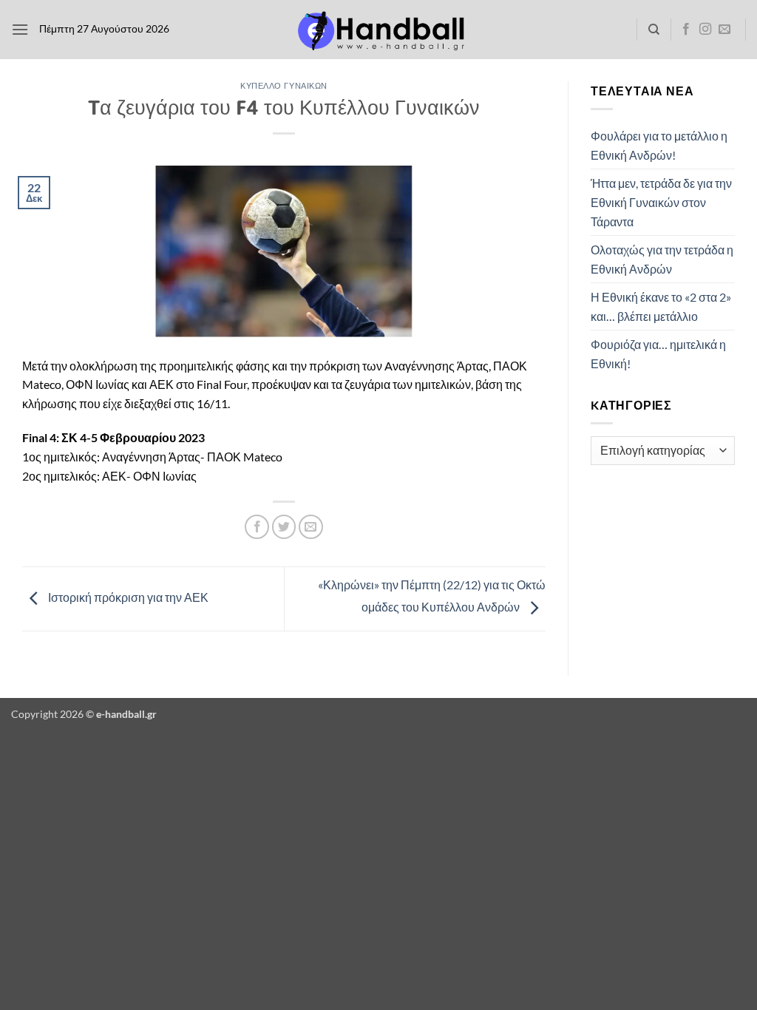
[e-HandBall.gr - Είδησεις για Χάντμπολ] (378, 30)
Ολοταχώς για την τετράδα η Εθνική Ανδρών (662, 259)
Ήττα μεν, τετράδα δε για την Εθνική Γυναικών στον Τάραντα (661, 202)
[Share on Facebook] (257, 527)
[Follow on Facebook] (686, 29)
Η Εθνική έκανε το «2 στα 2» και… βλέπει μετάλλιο (661, 306)
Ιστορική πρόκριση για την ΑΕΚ (127, 597)
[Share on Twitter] (284, 527)
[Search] (653, 30)
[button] (20, 29)
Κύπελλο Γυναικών (283, 85)
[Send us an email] (724, 29)
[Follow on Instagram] (705, 29)
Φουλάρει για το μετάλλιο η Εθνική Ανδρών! (659, 145)
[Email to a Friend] (311, 527)
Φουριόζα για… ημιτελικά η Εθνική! (658, 353)
